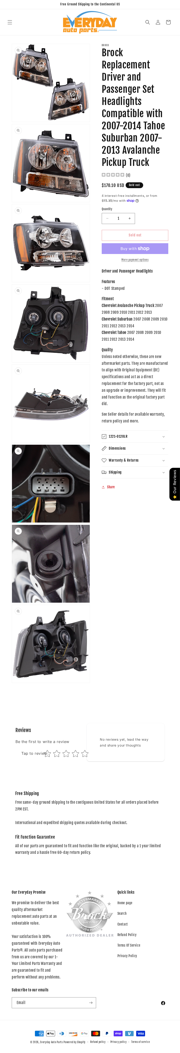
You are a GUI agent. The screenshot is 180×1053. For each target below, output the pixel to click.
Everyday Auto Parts (51, 1042)
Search (122, 913)
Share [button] (111, 487)
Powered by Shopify (75, 1042)
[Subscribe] (91, 1002)
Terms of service (140, 1042)
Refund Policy (127, 935)
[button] (10, 22)
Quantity (107, 209)
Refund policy (98, 1042)
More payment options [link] (135, 259)
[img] (113, 175)
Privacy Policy (127, 956)
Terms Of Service (128, 945)
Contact (122, 924)
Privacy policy (118, 1042)
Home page (124, 903)
